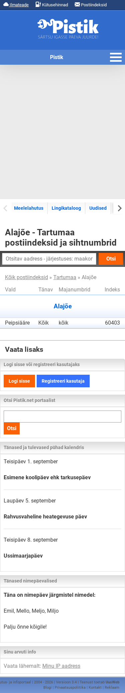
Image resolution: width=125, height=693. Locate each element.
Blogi (47, 687)
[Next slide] (119, 208)
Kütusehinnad (54, 4)
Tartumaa (64, 277)
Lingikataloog (66, 208)
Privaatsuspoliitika (70, 687)
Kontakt (95, 687)
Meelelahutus (28, 208)
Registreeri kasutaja (63, 381)
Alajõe (63, 306)
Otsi (111, 259)
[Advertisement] (62, 132)
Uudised (98, 208)
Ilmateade (19, 4)
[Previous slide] (6, 208)
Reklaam (112, 687)
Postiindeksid (93, 4)
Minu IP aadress (61, 666)
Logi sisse (19, 381)
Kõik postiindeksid (26, 277)
